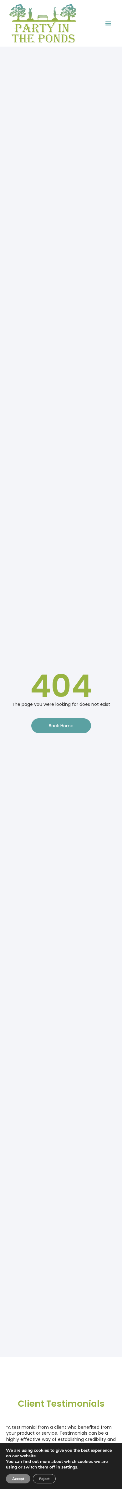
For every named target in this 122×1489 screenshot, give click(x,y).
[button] (108, 23)
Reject (44, 1478)
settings (69, 1467)
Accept (18, 1478)
